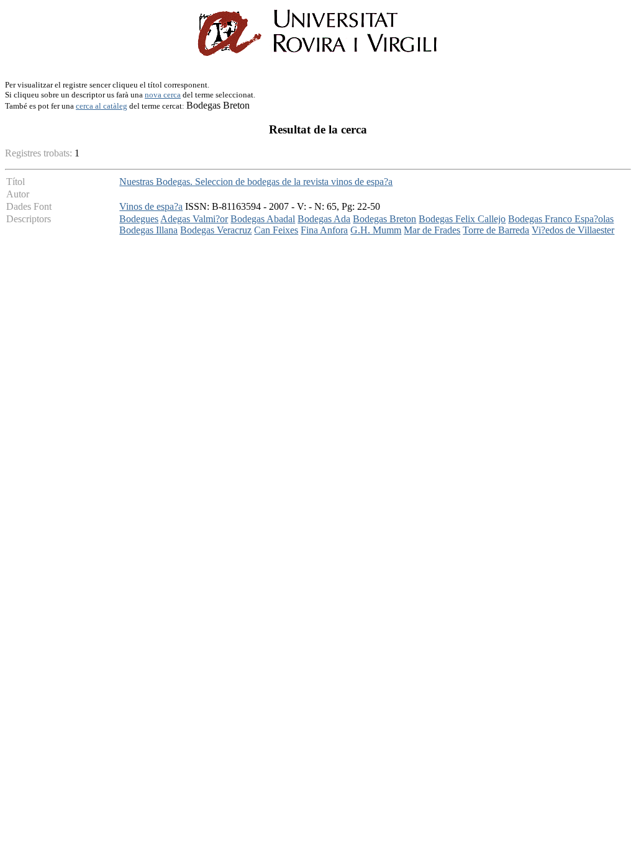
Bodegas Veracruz (216, 230)
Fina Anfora (324, 230)
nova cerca (163, 94)
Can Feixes (276, 230)
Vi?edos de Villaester (573, 230)
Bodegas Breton (384, 219)
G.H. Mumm (375, 230)
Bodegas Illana (148, 230)
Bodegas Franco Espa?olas (561, 219)
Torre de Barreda (496, 230)
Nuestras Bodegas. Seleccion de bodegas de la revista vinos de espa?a (256, 181)
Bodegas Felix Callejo (462, 219)
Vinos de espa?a (151, 206)
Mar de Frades (432, 230)
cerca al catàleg (101, 106)
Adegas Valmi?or (194, 219)
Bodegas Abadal (262, 219)
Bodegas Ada (324, 219)
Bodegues (138, 219)
